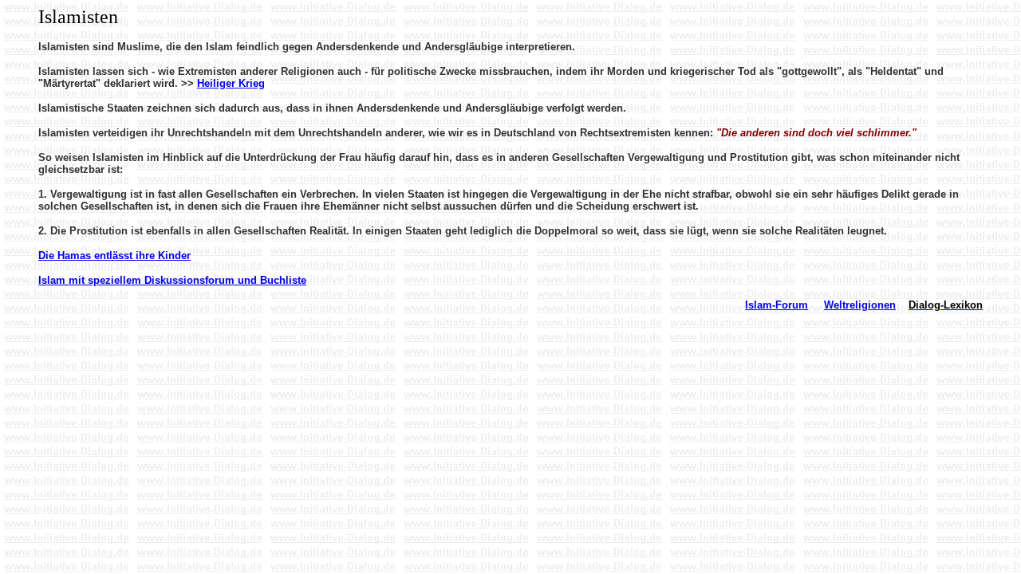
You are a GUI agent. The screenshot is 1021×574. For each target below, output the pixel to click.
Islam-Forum (776, 305)
